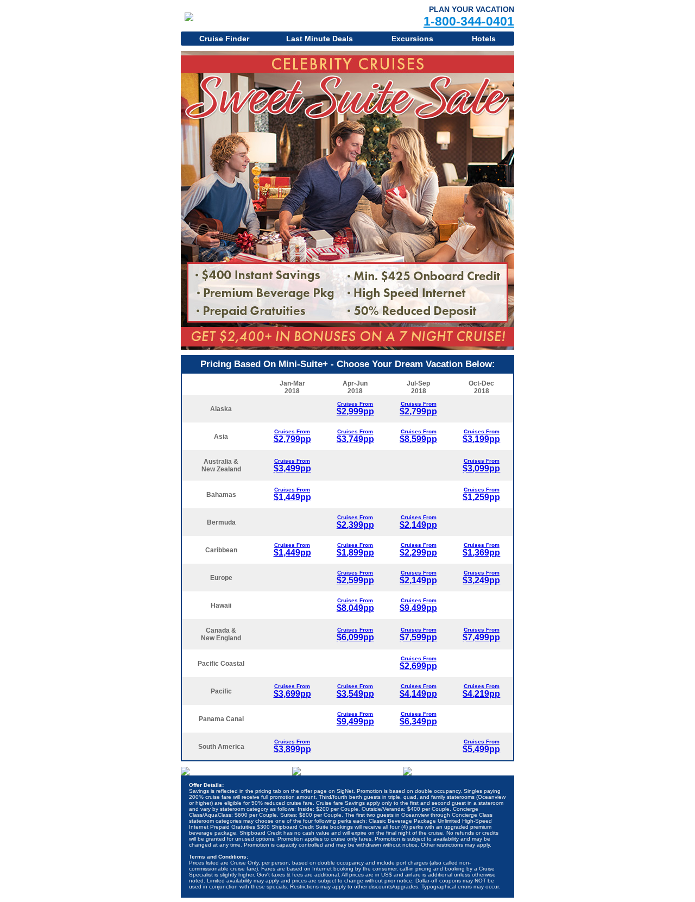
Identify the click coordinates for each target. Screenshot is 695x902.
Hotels (483, 38)
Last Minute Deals (319, 38)
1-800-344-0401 (469, 21)
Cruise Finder (224, 38)
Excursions (412, 38)
